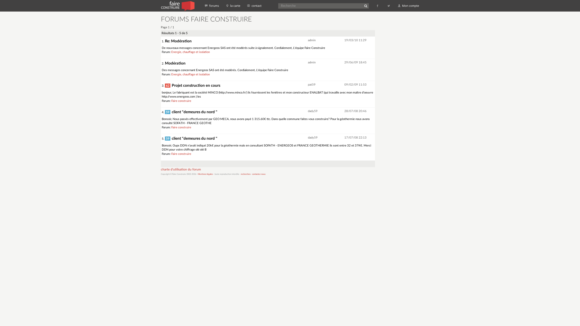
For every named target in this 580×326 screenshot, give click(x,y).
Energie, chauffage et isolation (190, 52)
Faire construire (181, 101)
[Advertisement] (400, 84)
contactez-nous (259, 174)
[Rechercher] (365, 6)
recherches (246, 174)
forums (213, 6)
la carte (235, 6)
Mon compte (410, 6)
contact (256, 6)
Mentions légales (205, 174)
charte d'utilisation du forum (181, 169)
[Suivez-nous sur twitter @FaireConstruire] (388, 5)
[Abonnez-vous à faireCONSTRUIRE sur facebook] (377, 5)
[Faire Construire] (177, 5)
